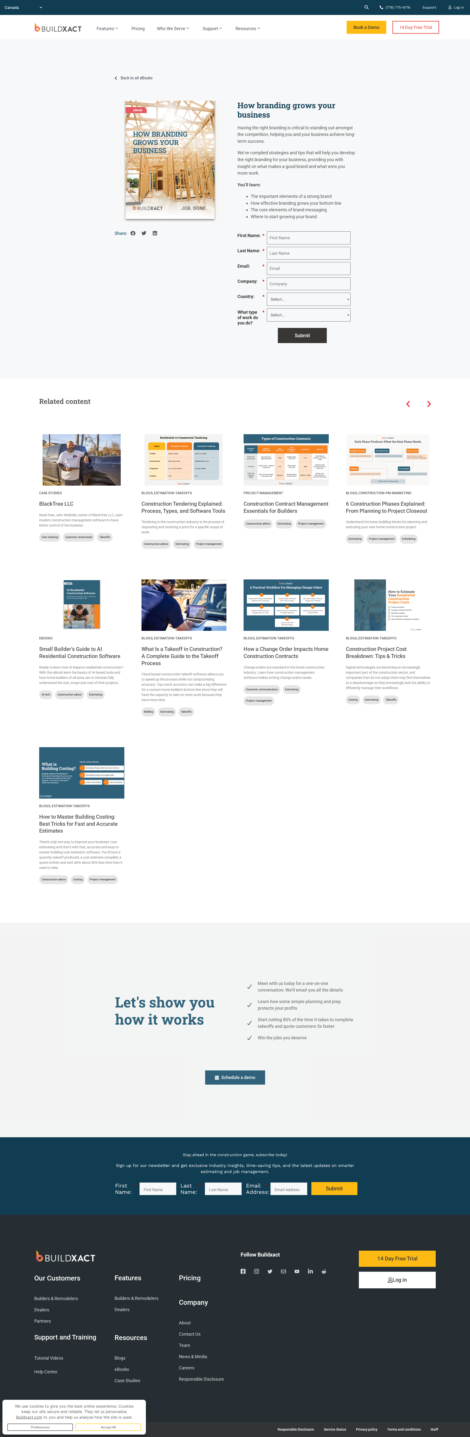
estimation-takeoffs (173, 493)
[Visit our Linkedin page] (310, 1272)
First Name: (250, 235)
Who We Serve (171, 28)
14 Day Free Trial (415, 27)
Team (184, 1345)
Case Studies (50, 493)
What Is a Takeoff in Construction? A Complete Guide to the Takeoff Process (182, 656)
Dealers (41, 1309)
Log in (458, 7)
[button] (132, 233)
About (185, 1322)
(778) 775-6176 (397, 7)
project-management (263, 493)
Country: (250, 296)
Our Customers (57, 1278)
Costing (353, 699)
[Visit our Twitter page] (270, 1272)
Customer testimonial (78, 537)
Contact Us (189, 1334)
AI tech (46, 694)
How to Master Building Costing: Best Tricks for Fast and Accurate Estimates (78, 824)
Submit (302, 335)
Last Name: (250, 250)
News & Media (193, 1356)
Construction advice (156, 544)
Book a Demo (366, 27)
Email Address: (257, 1189)
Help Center (46, 1371)
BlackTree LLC (56, 504)
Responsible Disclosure (201, 1379)
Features (105, 28)
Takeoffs (104, 537)
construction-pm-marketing (384, 493)
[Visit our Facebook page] (243, 1272)
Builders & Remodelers (56, 1298)
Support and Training (65, 1337)
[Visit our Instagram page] (256, 1272)
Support (429, 7)
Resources (245, 28)
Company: (250, 281)
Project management (209, 544)
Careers (186, 1367)
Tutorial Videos (48, 1358)
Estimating (182, 544)
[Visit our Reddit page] (323, 1272)
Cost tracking (50, 537)
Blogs (147, 493)
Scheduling (408, 538)
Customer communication (262, 689)
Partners (42, 1321)
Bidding (148, 711)
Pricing (138, 28)
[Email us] (283, 1272)
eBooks (45, 638)
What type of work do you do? (250, 317)
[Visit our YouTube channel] (296, 1272)
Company (193, 1302)
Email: (250, 266)
